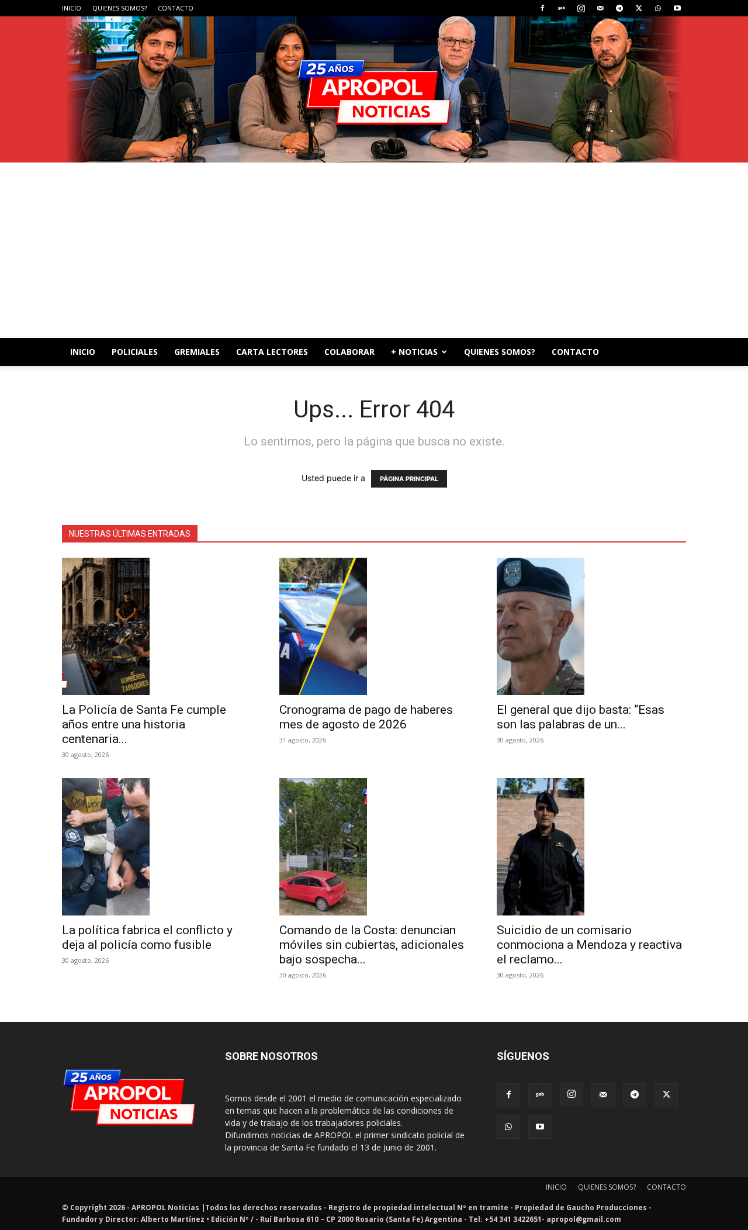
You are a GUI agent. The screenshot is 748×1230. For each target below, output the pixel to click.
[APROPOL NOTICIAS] (374, 89)
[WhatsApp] (658, 8)
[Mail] (600, 8)
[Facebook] (542, 8)
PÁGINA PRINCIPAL (409, 479)
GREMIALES (197, 351)
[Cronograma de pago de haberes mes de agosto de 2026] (374, 626)
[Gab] (561, 8)
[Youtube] (677, 8)
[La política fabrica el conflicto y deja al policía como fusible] (156, 846)
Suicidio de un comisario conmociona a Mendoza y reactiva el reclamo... (589, 944)
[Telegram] (619, 8)
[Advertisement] (374, 250)
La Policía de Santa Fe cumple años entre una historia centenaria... (144, 724)
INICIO (71, 8)
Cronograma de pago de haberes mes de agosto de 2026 (366, 717)
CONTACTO (175, 8)
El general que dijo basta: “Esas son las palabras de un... (580, 717)
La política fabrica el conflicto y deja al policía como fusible (147, 937)
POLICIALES (135, 351)
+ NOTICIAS (414, 351)
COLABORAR (349, 351)
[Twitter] (638, 8)
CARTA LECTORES (272, 351)
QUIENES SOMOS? (119, 8)
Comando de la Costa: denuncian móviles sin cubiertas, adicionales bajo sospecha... (371, 944)
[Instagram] (581, 8)
